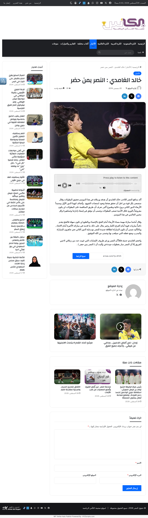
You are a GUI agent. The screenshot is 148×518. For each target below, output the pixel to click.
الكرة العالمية (103, 44)
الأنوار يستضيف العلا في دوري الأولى (16, 178)
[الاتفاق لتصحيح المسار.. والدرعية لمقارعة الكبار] (67, 376)
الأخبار (93, 44)
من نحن (28, 3)
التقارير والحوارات (67, 44)
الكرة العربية (116, 44)
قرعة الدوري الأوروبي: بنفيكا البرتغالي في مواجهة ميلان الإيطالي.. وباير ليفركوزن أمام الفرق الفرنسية (16, 99)
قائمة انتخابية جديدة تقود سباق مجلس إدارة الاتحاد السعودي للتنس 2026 (16, 264)
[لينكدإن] (124, 96)
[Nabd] (84, 3)
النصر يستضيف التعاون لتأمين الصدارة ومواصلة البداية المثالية (17, 138)
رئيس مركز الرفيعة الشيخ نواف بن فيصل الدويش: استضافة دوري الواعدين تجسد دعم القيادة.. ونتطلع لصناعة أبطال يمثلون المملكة (128, 392)
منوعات (55, 44)
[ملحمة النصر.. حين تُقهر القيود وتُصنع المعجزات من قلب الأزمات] (98, 376)
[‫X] (131, 96)
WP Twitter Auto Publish (63, 516)
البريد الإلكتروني (134, 475)
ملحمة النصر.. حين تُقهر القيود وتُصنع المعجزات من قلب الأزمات (98, 389)
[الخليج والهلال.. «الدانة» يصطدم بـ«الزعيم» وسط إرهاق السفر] (35, 223)
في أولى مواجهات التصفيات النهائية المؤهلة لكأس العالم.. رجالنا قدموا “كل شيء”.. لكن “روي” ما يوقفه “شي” (16, 160)
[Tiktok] (80, 3)
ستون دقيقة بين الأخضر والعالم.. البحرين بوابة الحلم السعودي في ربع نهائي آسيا (17, 243)
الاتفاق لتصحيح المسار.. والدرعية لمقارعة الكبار (70, 388)
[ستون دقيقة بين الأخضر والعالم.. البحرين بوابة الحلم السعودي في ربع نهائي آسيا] (35, 240)
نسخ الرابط (81, 256)
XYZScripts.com (88, 516)
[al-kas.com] (123, 23)
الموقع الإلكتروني (89, 475)
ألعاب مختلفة (82, 44)
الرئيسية (37, 3)
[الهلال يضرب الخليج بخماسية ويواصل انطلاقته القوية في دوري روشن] (35, 119)
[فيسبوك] (138, 96)
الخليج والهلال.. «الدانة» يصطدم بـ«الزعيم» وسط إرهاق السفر (18, 224)
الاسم (138, 463)
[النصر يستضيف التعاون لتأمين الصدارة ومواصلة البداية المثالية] (35, 137)
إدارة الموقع (132, 88)
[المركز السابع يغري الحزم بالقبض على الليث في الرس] (35, 79)
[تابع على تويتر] (126, 88)
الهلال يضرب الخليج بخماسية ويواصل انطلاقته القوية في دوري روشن (16, 120)
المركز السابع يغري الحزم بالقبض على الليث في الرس (17, 78)
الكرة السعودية (129, 44)
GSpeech (127, 190)
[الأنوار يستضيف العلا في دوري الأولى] (35, 181)
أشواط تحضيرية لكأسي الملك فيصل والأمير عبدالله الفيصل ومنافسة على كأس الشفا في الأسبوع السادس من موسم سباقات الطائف (16, 201)
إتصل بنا (7, 3)
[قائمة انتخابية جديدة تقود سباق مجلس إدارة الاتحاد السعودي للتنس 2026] (35, 261)
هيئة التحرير (17, 3)
